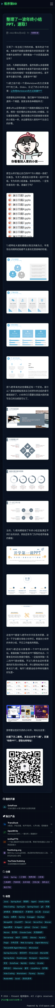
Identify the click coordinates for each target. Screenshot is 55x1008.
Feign (6, 943)
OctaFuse (14, 963)
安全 (5, 963)
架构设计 (45, 882)
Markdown (21, 973)
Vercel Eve (37, 922)
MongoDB (8, 922)
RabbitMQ (8, 978)
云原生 (25, 937)
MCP (18, 937)
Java (6, 877)
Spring (13, 877)
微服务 (26, 901)
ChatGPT (19, 922)
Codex (44, 927)
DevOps (41, 917)
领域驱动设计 (18, 912)
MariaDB (44, 953)
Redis (6, 917)
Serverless (8, 937)
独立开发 (7, 887)
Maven (48, 922)
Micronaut (33, 948)
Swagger (31, 917)
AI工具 (38, 912)
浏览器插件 (38, 932)
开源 (47, 907)
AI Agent (18, 927)
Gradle (40, 963)
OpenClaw (44, 958)
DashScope (22, 958)
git (42, 907)
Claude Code (25, 932)
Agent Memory (41, 943)
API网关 (7, 912)
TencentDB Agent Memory (15, 948)
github (27, 927)
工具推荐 (7, 882)
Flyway (32, 973)
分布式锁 (14, 943)
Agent (33, 901)
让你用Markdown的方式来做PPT (26, 91)
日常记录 (36, 882)
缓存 (26, 968)
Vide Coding (9, 973)
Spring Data (9, 958)
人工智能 (22, 877)
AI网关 (13, 917)
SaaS (17, 978)
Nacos (6, 932)
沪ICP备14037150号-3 (11, 1000)
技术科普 (26, 882)
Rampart (33, 958)
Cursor (35, 927)
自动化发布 (27, 978)
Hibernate (17, 968)
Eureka (41, 973)
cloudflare (35, 968)
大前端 (40, 877)
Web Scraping (27, 943)
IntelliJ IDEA (44, 901)
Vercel (28, 922)
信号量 (45, 968)
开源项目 (16, 882)
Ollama (33, 937)
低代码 (14, 932)
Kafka (32, 963)
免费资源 (34, 33)
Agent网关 (8, 927)
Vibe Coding (9, 907)
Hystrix (42, 937)
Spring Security (10, 953)
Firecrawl (33, 953)
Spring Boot (16, 901)
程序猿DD (10, 4)
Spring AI (21, 907)
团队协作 (23, 953)
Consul (46, 912)
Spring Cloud (33, 907)
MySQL (24, 963)
